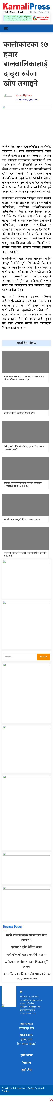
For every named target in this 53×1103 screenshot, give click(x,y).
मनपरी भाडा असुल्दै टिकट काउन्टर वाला (22, 519)
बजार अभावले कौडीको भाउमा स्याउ (19, 413)
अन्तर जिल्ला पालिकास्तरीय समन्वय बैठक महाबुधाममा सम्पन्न (26, 976)
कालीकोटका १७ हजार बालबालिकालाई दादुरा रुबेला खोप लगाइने (25, 64)
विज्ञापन (26, 1063)
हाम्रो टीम (26, 1070)
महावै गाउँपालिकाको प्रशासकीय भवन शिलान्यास (26, 938)
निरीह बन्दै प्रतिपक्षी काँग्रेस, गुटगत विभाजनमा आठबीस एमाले (24, 448)
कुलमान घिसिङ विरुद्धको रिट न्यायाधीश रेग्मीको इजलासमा (25, 554)
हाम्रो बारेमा (27, 1055)
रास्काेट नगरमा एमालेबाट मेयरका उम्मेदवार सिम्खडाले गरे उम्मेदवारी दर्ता (23, 485)
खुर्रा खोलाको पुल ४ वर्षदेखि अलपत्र (26, 955)
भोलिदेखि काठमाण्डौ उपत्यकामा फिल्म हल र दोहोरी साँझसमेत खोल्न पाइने (24, 378)
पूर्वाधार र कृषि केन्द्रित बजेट (26, 947)
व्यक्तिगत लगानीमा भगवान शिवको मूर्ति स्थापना (26, 964)
